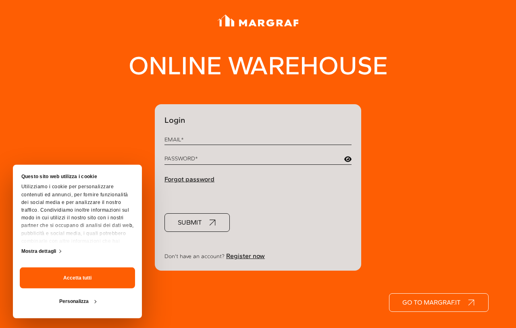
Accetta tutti (77, 278)
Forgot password (189, 179)
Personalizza (74, 301)
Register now (245, 256)
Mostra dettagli (38, 251)
